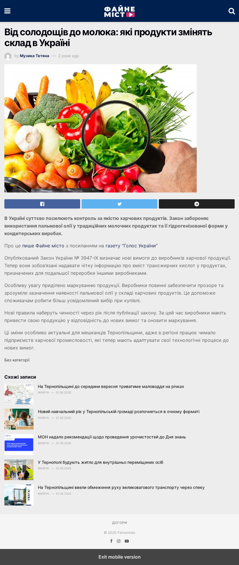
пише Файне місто (43, 246)
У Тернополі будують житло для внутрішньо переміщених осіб (100, 462)
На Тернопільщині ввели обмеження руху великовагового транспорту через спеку (121, 487)
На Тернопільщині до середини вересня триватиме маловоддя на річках (111, 386)
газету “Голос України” (132, 246)
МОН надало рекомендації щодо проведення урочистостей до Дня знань (112, 436)
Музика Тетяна (34, 55)
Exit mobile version (120, 557)
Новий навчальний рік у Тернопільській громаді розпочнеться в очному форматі (118, 411)
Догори (119, 523)
